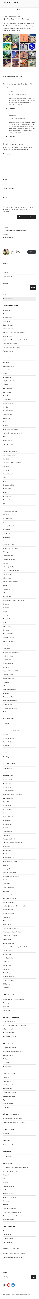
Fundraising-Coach (9, 1074)
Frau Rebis (6, 459)
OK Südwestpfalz (8, 913)
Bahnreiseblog (7, 388)
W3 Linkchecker (8, 1103)
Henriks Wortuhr (8, 854)
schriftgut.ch (7, 645)
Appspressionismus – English (12, 794)
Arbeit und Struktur (9, 381)
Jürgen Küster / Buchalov (11, 876)
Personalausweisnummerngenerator (14, 332)
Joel (4, 522)
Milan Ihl (5, 593)
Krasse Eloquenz (8, 325)
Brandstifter (7, 802)
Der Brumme (7, 310)
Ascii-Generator (8, 1055)
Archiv (5, 295)
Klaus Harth (6, 883)
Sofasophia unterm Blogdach (12, 652)
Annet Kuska (7, 787)
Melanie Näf (6, 589)
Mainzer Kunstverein (9, 898)
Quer (4, 622)
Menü (20, 10)
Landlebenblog (7, 574)
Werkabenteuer (8, 351)
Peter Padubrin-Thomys (10, 928)
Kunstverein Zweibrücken (11, 895)
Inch (4, 504)
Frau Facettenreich (9, 455)
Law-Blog (6, 1077)
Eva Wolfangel (7, 768)
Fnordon (5, 734)
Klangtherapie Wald (9, 1021)
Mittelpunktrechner (9, 1085)
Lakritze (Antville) (8, 567)
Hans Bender (7, 850)
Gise (4, 478)
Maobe (5, 585)
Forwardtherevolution (10, 451)
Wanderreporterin (8, 1219)
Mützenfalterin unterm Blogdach (13, 600)
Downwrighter (7, 440)
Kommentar (7, 154)
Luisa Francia (7, 578)
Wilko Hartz (6, 1107)
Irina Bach (6, 515)
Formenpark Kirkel (9, 839)
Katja (4, 541)
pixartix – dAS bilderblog (10, 936)
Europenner (6, 835)
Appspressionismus (9, 791)
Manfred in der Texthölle (10, 582)
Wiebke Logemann (9, 976)
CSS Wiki (6, 1062)
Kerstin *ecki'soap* (9, 544)
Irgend (17, 16)
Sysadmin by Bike (8, 678)
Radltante (6, 630)
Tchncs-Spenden (8, 738)
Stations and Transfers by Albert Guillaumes (17, 340)
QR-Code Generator (9, 1096)
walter (11, 92)
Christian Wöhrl (8, 411)
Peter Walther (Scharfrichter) (12, 932)
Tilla (4, 686)
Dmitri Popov (7, 828)
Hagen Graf (6, 481)
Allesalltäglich (7, 370)
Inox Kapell (6, 869)
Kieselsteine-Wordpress (11, 548)
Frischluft (6, 1175)
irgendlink (12, 116)
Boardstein (6, 396)
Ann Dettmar (7, 783)
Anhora (5, 373)
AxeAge (5, 385)
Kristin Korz (6, 891)
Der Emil (5, 425)
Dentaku (5, 422)
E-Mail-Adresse (8, 188)
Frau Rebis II (6, 466)
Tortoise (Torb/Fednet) (10, 344)
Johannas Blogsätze (9, 526)
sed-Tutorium (7, 1010)
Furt (4, 1179)
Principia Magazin (8, 619)
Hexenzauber (7, 496)
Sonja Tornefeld (8, 336)
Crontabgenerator (8, 1003)
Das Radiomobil (8, 1145)
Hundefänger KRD (8, 857)
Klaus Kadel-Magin (9, 887)
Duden (5, 1070)
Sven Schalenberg (8, 958)
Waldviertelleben (8, 697)
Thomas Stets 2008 (9, 1208)
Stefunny (6, 667)
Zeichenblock (7, 984)
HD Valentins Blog (8, 485)
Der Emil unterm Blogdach (11, 429)
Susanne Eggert (8, 950)
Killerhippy (6, 321)
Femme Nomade (8, 448)
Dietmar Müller (7, 824)
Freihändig (6, 470)
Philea (5, 611)
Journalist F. (6, 530)
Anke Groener (7, 377)
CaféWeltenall (7, 399)
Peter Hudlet (7, 924)
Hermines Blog (7, 489)
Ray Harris (6, 1205)
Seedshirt (6, 272)
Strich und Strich (8, 674)
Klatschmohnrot (8, 556)
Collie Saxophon (8, 817)
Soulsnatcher (7, 660)
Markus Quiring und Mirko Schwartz (14, 906)
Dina (4, 437)
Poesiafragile (7, 939)
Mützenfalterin (7, 596)
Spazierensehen (8, 663)
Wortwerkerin (7, 1242)
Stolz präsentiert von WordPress (21, 1294)
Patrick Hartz (7, 921)
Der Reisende (7, 820)
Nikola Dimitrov (8, 909)
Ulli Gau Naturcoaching (10, 1036)
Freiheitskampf (8, 474)
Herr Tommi (6, 314)
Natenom (6, 604)
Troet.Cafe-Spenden (9, 742)
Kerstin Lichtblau (8, 880)
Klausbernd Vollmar (9, 559)
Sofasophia (6, 649)
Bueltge (5, 1059)
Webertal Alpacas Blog (10, 700)
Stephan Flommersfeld (10, 671)
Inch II (4, 507)
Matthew (6, 1190)
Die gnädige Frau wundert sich (12, 433)
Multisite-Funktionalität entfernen (14, 1253)
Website (5, 198)
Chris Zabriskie (7, 809)
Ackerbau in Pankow (9, 366)
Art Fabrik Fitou (8, 798)
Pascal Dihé (6, 917)
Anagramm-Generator (10, 1048)
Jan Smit (5, 1182)
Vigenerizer (6, 1100)
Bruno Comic (7, 805)
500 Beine (6, 362)
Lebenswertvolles (8, 1029)
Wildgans (6, 712)
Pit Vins (5, 615)
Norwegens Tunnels (9, 1197)
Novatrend (6, 608)
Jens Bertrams (7, 317)
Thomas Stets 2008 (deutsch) (12, 1212)
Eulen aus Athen (8, 444)
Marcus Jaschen (8, 329)
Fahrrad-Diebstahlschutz (11, 1171)
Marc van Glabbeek (9, 1186)
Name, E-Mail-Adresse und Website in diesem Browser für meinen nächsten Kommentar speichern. (18, 209)
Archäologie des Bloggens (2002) (13, 1051)
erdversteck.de (7, 831)
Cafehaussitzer (8, 1231)
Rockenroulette (8, 634)
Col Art (5, 813)
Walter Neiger (7, 973)
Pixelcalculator (7, 1088)
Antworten (12, 108)
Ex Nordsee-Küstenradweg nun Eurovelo (16, 1167)
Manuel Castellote (9, 902)
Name (5, 179)
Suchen (5, 283)
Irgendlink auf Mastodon (10, 511)
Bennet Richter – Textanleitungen (13, 999)
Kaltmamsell (7, 537)
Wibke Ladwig (7, 704)
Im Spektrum (7, 1156)
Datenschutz (6, 1294)
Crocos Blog (7, 418)
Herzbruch (6, 492)
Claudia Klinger (8, 414)
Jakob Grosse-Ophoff (9, 872)
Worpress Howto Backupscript (12, 1257)
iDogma (5, 865)
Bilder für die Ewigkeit (14, 76)
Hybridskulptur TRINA (10, 861)
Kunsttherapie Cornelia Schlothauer (14, 1025)
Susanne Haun (7, 954)
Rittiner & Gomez (8, 943)
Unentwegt (6, 693)
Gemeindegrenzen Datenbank (12, 1118)
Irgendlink (11, 2)
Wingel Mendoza (8, 980)
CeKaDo (5, 407)
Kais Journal (6, 533)
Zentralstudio (7, 988)
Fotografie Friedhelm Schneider (13, 843)
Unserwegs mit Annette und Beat (13, 1216)
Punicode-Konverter (9, 1092)
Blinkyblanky (7, 392)
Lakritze (5, 563)
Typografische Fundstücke (11, 347)
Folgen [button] (32, 252)
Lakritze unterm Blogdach (11, 570)
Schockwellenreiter (9, 641)
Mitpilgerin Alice (8, 1193)
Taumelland (6, 962)
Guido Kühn (6, 846)
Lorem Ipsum (7, 1081)
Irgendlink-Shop (8, 276)
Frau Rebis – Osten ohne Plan (12, 463)
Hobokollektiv (7, 500)
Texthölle (6, 969)
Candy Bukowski (8, 403)
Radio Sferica (7, 626)
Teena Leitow (7, 965)
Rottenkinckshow (8, 637)
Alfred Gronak (7, 779)
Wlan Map (6, 723)
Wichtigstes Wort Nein (10, 708)
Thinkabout (6, 682)
